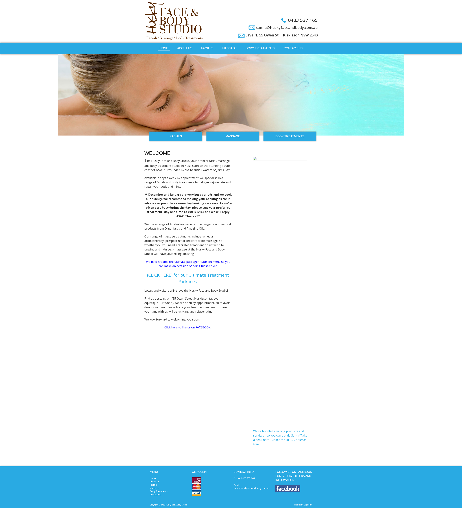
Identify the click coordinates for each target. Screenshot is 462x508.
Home (164, 48)
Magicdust (308, 504)
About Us (184, 48)
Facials (207, 48)
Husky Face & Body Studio (174, 21)
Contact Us (293, 48)
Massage (229, 48)
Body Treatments (260, 48)
